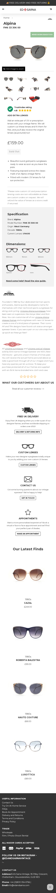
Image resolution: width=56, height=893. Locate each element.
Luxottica (28, 774)
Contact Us (7, 802)
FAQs (4, 809)
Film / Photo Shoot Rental (15, 835)
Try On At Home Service (14, 806)
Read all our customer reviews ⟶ (28, 389)
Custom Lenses (28, 465)
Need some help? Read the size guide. (26, 281)
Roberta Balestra (28, 660)
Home (6, 18)
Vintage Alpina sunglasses (33, 311)
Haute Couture (28, 717)
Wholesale (7, 832)
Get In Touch (28, 498)
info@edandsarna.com (18, 885)
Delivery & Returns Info (28, 432)
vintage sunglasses (14, 348)
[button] (19, 109)
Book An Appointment (13, 812)
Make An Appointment (28, 534)
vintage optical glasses (39, 348)
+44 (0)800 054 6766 (20, 882)
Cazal (28, 603)
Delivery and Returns (12, 815)
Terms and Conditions (13, 818)
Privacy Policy (9, 821)
